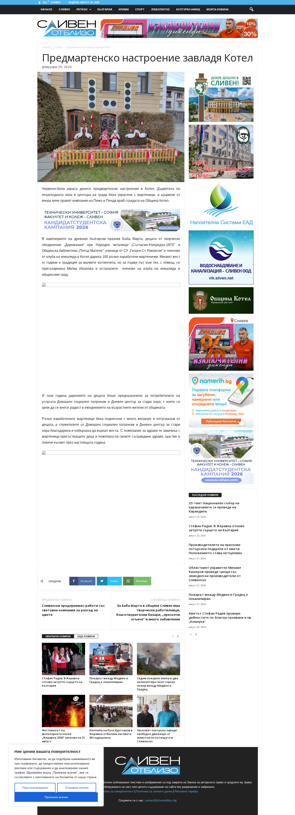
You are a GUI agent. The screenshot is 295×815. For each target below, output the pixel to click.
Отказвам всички (77, 787)
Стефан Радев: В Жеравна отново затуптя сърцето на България (62, 681)
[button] (251, 9)
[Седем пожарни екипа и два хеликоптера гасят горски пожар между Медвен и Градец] (158, 659)
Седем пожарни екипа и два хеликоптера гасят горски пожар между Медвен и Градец (157, 683)
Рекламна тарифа (186, 791)
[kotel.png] (221, 312)
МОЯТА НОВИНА (217, 9)
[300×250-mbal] (221, 177)
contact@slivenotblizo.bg (160, 800)
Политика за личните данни (154, 791)
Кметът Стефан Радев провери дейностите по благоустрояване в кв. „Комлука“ (220, 617)
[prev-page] (173, 636)
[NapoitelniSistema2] (221, 226)
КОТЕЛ (58, 47)
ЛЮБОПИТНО (160, 9)
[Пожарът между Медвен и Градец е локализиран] (111, 659)
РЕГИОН (81, 9)
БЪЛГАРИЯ (104, 9)
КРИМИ (124, 9)
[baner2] (221, 369)
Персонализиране (35, 787)
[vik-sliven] (221, 283)
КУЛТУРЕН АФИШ (188, 9)
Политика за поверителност (115, 791)
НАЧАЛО (46, 9)
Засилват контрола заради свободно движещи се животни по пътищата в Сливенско (157, 735)
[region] (56, 775)
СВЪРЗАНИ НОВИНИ (58, 636)
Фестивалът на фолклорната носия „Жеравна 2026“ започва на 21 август (63, 735)
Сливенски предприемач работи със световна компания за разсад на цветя (73, 610)
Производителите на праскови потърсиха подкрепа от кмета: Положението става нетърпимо (215, 548)
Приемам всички (56, 797)
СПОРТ (139, 9)
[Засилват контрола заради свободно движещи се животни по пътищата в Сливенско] (158, 711)
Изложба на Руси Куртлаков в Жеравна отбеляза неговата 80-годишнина (111, 733)
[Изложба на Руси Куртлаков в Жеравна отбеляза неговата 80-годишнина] (111, 711)
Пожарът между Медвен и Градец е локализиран (108, 680)
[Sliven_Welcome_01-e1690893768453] (221, 121)
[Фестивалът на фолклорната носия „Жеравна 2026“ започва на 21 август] (63, 711)
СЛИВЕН (64, 9)
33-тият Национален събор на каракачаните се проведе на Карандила (214, 507)
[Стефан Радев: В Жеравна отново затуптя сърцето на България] (63, 659)
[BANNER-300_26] (221, 483)
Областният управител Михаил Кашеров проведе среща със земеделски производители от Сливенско (215, 573)
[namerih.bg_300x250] (221, 426)
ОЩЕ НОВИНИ (86, 636)
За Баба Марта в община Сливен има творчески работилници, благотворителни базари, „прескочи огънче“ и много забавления (148, 612)
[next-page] (178, 636)
